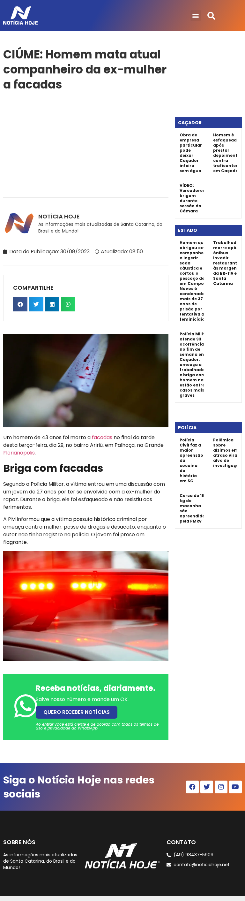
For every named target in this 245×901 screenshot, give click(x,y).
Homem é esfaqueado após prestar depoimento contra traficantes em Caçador (226, 152)
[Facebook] (192, 787)
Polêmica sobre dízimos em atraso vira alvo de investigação (227, 452)
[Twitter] (206, 787)
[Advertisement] (85, 143)
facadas (102, 437)
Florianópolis (19, 452)
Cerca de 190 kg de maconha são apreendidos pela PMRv (193, 508)
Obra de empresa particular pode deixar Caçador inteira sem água (191, 152)
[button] (195, 15)
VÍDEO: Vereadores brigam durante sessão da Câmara (192, 198)
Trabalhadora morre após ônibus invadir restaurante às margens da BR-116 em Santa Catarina (228, 263)
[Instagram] (221, 787)
